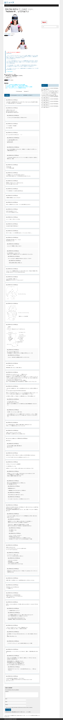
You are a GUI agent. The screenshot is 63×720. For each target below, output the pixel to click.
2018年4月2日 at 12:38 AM (13, 243)
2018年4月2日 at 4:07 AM (12, 363)
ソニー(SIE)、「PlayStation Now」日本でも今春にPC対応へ (17, 85)
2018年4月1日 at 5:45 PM (12, 195)
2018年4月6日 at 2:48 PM (13, 641)
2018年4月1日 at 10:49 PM (12, 237)
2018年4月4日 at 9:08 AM (13, 631)
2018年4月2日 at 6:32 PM (21, 438)
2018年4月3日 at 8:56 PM (12, 602)
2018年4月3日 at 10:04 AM (13, 137)
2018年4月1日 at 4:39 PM (12, 180)
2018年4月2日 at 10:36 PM (13, 552)
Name (6, 698)
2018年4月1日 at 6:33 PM (12, 202)
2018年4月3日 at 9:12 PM (12, 625)
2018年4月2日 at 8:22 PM (14, 519)
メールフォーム (7, 5)
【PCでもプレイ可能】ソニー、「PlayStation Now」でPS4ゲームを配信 (19, 86)
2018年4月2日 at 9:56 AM (12, 422)
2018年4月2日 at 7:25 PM (13, 480)
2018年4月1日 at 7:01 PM (12, 209)
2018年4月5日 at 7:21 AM (14, 666)
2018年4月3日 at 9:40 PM (14, 612)
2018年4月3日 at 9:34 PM (13, 608)
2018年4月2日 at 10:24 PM (12, 584)
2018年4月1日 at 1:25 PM (12, 107)
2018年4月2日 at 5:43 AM (12, 372)
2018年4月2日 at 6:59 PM (13, 399)
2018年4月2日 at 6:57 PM (12, 453)
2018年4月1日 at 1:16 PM (12, 99)
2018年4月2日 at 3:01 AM (13, 250)
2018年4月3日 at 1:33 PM (13, 155)
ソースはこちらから (9, 71)
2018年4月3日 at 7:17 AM (14, 527)
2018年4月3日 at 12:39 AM (14, 558)
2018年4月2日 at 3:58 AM (12, 284)
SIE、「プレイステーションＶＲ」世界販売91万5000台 (16, 87)
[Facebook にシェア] (8, 35)
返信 (17, 99)
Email (6, 701)
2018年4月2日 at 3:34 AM (12, 268)
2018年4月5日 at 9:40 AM (13, 115)
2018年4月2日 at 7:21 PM (13, 471)
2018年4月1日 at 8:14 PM (12, 223)
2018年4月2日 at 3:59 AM (12, 324)
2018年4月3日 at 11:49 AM (13, 147)
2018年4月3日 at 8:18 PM (13, 568)
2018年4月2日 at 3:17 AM (14, 256)
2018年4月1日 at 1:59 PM (12, 132)
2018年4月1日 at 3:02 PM (12, 164)
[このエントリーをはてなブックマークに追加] (9, 35)
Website (6, 704)
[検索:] (49, 26)
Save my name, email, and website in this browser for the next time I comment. (19, 707)
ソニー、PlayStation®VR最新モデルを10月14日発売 (15, 84)
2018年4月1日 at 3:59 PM (12, 172)
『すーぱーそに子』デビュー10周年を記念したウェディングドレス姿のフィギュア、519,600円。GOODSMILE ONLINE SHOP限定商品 (50, 94)
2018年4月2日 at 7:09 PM (12, 461)
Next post (25, 91)
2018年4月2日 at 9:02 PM (12, 545)
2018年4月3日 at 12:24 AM (12, 592)
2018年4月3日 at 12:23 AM (14, 496)
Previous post (19, 91)
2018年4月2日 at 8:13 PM (13, 443)
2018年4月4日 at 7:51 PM (13, 409)
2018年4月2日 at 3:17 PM (14, 355)
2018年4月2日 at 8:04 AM (12, 386)
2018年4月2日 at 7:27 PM (14, 486)
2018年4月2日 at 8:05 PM (15, 260)
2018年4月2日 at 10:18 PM (12, 578)
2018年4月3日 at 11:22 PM (13, 655)
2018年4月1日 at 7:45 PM (12, 217)
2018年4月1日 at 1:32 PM (12, 123)
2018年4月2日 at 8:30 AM (13, 349)
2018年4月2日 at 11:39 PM (14, 492)
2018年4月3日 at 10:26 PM (12, 649)
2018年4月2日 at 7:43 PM (12, 505)
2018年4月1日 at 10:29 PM (12, 230)
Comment (7, 691)
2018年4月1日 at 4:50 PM (12, 188)
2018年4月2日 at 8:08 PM (13, 513)
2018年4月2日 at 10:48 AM (12, 430)
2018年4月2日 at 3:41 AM (12, 276)
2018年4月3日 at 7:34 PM (15, 533)
